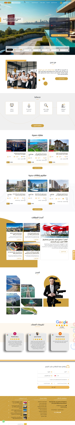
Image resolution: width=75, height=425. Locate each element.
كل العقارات (47, 47)
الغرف (39, 47)
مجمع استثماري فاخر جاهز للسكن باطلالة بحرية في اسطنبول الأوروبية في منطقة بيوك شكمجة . (19, 195)
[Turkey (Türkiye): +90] (52, 25)
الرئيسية (48, 2)
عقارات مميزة (37, 135)
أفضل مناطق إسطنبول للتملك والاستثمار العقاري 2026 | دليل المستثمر (33, 234)
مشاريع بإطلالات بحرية (37, 175)
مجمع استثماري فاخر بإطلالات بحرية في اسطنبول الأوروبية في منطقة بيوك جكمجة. (62, 195)
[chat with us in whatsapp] (3, 421)
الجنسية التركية (54, 2)
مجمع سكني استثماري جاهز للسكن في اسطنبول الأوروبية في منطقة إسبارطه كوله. (40, 154)
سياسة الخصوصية (60, 409)
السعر (18, 47)
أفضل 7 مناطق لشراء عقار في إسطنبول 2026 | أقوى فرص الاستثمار (55, 241)
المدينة (66, 47)
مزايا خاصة (30, 47)
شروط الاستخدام (54, 409)
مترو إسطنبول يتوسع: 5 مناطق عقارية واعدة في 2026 (16, 234)
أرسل (60, 35)
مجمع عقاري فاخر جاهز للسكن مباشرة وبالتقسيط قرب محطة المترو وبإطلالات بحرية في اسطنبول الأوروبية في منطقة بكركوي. (41, 195)
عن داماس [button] (27, 2)
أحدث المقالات (37, 218)
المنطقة (57, 47)
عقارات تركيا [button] (42, 2)
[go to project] (50, 162)
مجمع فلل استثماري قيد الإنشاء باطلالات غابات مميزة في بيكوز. (62, 154)
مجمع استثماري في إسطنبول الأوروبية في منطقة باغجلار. (19, 154)
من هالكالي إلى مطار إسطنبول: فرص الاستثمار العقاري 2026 (15, 253)
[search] (12, 3)
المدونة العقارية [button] (35, 2)
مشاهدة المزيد (37, 125)
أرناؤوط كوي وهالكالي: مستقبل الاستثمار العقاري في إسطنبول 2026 (32, 253)
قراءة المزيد (61, 78)
